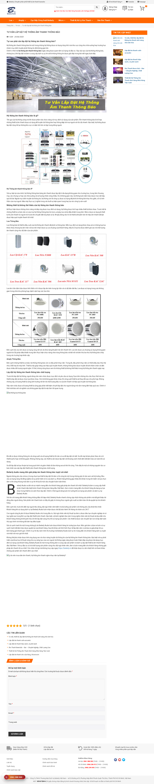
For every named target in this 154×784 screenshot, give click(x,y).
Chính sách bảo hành (49, 762)
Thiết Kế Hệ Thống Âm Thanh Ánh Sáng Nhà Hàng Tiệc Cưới (135, 80)
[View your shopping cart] (143, 8)
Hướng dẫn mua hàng (49, 759)
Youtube (131, 2)
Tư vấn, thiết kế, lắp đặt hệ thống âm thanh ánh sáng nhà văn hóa (134, 40)
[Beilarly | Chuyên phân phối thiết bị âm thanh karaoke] (11, 11)
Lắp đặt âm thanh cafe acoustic (20, 640)
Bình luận (12, 676)
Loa (11, 20)
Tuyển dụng (11, 766)
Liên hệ (9, 762)
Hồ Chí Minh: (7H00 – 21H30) (93, 764)
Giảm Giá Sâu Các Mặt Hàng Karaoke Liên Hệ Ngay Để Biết (75, 11)
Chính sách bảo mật (13, 770)
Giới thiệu (10, 759)
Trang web (12, 722)
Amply (22, 20)
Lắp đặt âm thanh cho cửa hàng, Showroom (24, 654)
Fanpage (142, 2)
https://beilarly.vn (64, 548)
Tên (10, 704)
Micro (61, 20)
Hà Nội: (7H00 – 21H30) (91, 761)
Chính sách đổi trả (48, 766)
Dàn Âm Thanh (103, 20)
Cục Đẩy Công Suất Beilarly (42, 20)
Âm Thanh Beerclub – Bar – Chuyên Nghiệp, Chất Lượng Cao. (134, 71)
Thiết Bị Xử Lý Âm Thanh (80, 20)
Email (11, 713)
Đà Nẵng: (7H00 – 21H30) (92, 767)
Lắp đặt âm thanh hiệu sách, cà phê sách (23, 644)
